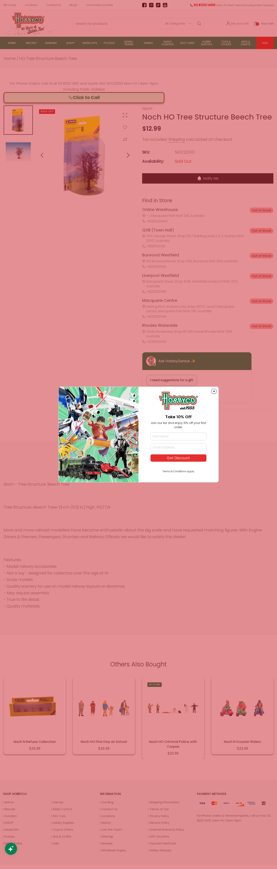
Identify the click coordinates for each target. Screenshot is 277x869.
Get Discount (178, 458)
